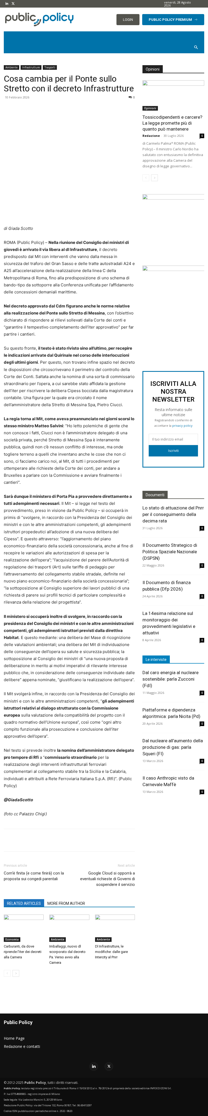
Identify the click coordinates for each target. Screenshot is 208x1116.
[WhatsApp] (80, 109)
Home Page (14, 1038)
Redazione (151, 136)
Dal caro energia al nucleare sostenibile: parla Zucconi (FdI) (170, 679)
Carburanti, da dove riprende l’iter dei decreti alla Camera (22, 951)
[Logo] (35, 19)
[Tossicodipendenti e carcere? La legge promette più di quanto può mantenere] (173, 95)
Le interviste (156, 659)
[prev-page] (7, 973)
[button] (196, 47)
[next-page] (15, 973)
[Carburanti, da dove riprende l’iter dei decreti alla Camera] (24, 928)
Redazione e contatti (22, 1046)
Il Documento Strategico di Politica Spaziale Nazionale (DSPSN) (169, 551)
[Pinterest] (67, 109)
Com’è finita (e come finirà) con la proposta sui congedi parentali (34, 876)
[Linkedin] (7, 4)
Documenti (155, 495)
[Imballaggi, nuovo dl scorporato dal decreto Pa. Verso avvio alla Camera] (69, 928)
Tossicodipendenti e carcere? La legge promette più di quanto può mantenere (172, 123)
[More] (93, 109)
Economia (12, 939)
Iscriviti (173, 450)
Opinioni (150, 108)
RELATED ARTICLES (24, 903)
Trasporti (49, 67)
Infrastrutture (31, 67)
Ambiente (11, 67)
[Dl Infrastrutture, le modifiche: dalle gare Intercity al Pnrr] (115, 928)
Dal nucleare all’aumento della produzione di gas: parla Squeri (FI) (172, 747)
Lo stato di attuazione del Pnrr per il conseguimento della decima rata (173, 514)
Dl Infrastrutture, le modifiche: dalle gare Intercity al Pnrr (111, 951)
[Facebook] (42, 109)
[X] (13, 4)
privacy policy (182, 425)
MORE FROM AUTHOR (66, 903)
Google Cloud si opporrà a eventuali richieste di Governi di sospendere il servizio (107, 879)
